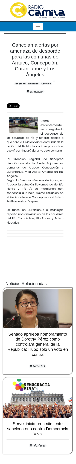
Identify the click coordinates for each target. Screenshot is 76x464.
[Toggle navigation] (38, 26)
